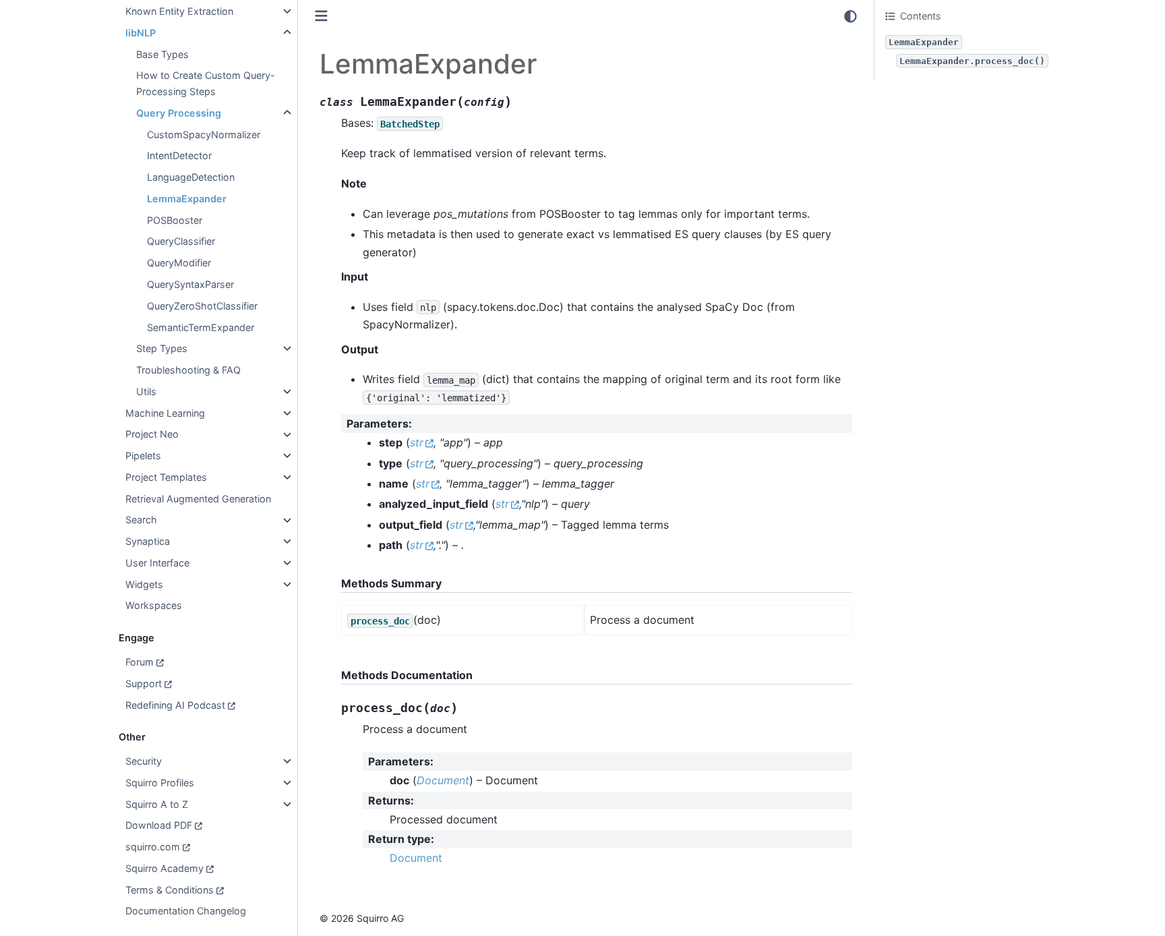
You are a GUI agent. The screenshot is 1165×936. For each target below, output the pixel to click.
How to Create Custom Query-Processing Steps (205, 84)
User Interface (157, 562)
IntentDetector (179, 156)
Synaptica (147, 541)
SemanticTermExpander (200, 327)
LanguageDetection (191, 177)
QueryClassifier (181, 241)
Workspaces (153, 606)
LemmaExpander (187, 198)
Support (143, 683)
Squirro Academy (164, 868)
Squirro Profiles (159, 782)
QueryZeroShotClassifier (202, 306)
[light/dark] (850, 16)
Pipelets (143, 455)
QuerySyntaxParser (190, 284)
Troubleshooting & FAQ (188, 370)
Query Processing (178, 113)
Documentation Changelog (185, 911)
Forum (139, 662)
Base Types (162, 54)
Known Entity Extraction (179, 11)
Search (141, 520)
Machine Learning (165, 413)
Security (143, 761)
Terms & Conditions (169, 890)
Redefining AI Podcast (175, 705)
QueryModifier (179, 262)
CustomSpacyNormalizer (203, 134)
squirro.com (152, 846)
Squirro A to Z (156, 804)
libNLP (140, 32)
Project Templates (166, 477)
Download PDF (158, 825)
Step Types (161, 348)
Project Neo (152, 434)
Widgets (144, 584)
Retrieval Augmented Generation (198, 498)
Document (416, 858)
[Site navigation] (321, 16)
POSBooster (174, 220)
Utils (146, 391)
